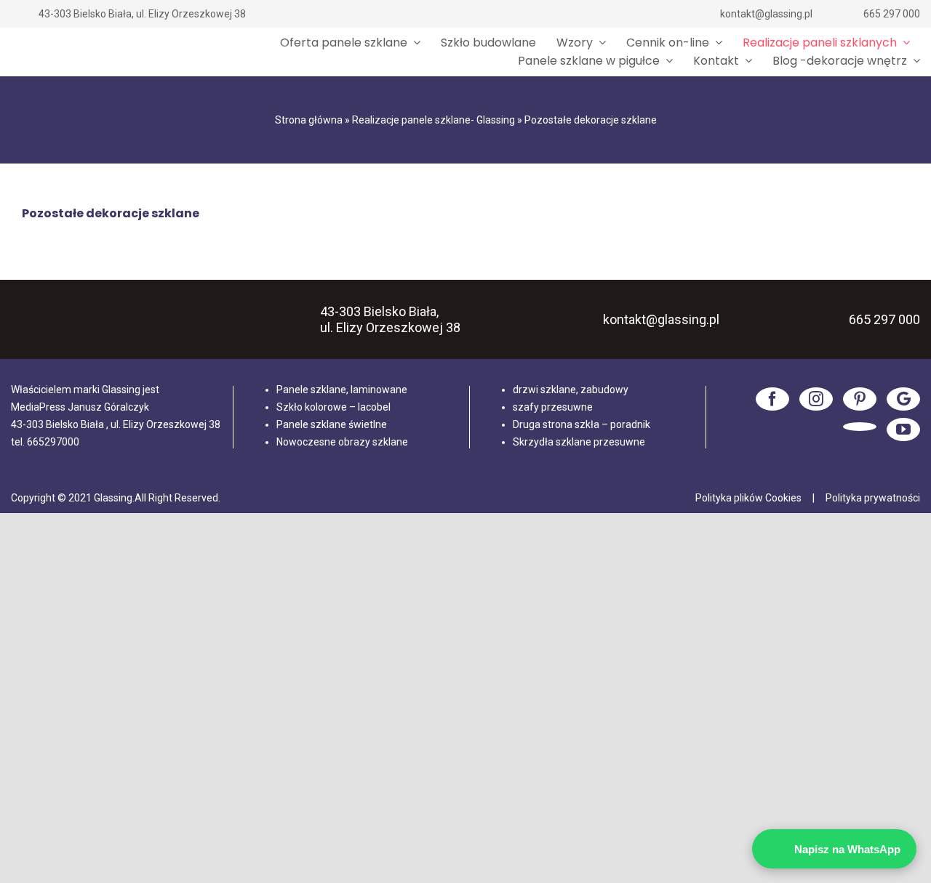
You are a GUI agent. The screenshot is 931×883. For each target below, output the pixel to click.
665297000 (53, 442)
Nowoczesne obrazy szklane (342, 442)
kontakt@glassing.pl (766, 14)
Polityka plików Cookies (748, 498)
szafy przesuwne (553, 407)
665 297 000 (891, 14)
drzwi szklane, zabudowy (570, 389)
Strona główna (309, 120)
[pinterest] (859, 399)
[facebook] (772, 399)
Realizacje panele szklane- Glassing (433, 120)
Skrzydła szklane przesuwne (579, 442)
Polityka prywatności (873, 498)
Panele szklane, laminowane (341, 389)
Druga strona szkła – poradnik (581, 424)
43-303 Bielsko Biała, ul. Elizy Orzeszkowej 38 (142, 14)
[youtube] (903, 429)
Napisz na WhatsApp (847, 849)
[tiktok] (859, 426)
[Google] (903, 399)
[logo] (69, 52)
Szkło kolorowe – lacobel (333, 407)
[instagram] (816, 399)
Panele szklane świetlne (331, 424)
